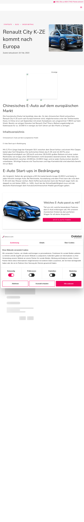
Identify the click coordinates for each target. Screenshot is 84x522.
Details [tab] (42, 243)
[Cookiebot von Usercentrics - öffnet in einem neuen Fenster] (73, 236)
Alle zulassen (68, 283)
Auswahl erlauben (42, 283)
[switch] (32, 275)
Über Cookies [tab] (69, 243)
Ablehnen (15, 283)
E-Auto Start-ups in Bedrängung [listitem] (14, 143)
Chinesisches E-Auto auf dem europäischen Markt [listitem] (20, 138)
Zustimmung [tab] (14, 243)
